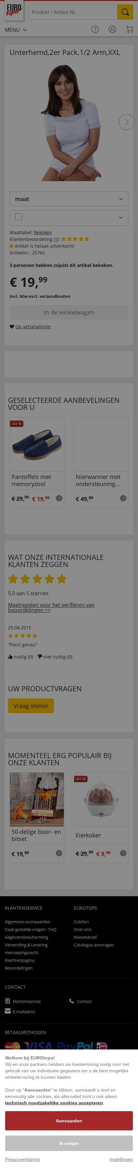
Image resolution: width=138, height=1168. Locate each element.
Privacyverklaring (22, 1159)
